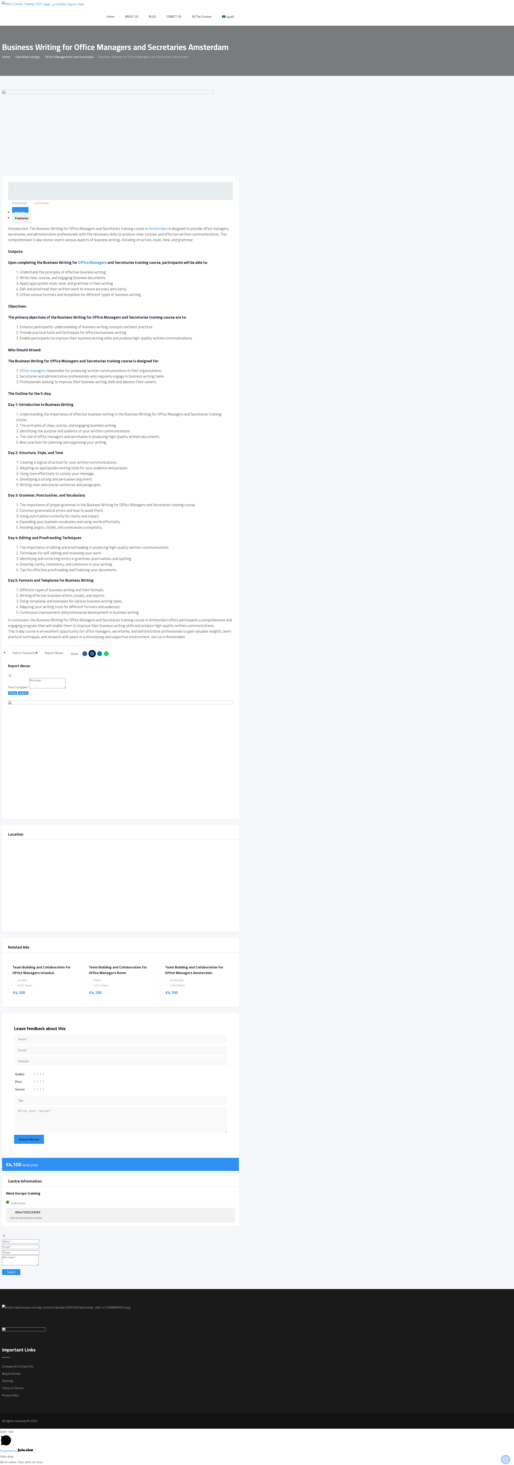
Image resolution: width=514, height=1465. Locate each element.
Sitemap (7, 1381)
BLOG (152, 16)
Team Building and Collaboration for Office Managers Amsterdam (194, 970)
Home (110, 16)
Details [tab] (20, 212)
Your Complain (18, 687)
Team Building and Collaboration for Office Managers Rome (118, 970)
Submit (23, 693)
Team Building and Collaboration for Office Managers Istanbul (41, 970)
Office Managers (92, 262)
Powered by (8, 1451)
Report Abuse (54, 653)
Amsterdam (158, 228)
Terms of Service (13, 1388)
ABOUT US (132, 16)
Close (12, 693)
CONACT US (174, 16)
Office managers (33, 370)
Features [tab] (21, 218)
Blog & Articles (11, 1374)
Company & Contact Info (18, 1366)
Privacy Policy (10, 1395)
